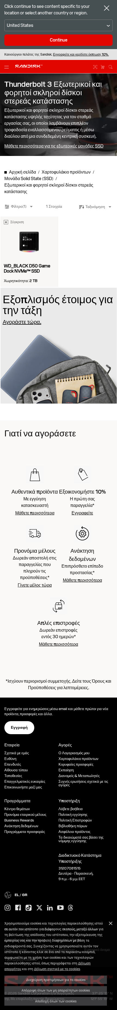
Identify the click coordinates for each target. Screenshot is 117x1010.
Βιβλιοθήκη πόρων (73, 826)
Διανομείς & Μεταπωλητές (79, 776)
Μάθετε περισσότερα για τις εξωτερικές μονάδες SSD (53, 146)
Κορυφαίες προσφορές (76, 764)
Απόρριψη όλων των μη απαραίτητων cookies (55, 990)
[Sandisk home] (28, 66)
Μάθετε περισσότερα (34, 513)
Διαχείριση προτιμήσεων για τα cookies (55, 979)
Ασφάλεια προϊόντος (74, 831)
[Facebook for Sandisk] (18, 908)
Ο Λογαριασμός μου (74, 753)
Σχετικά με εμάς (16, 753)
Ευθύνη (10, 758)
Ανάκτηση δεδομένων (21, 826)
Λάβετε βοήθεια (71, 809)
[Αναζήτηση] (110, 66)
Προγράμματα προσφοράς (24, 831)
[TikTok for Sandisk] (28, 908)
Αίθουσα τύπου (16, 770)
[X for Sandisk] (39, 908)
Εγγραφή (19, 727)
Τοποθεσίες (13, 776)
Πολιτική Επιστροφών (75, 820)
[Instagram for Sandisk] (7, 908)
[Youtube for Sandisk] (60, 907)
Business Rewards (19, 820)
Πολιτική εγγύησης (73, 814)
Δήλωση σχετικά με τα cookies (57, 969)
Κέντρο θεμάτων (17, 809)
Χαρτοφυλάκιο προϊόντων (78, 758)
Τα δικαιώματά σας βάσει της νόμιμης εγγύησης (81, 839)
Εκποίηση (66, 770)
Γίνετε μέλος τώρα (35, 585)
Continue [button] (58, 40)
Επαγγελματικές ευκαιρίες (24, 781)
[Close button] (107, 8)
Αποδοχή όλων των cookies (55, 1001)
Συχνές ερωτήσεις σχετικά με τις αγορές (83, 783)
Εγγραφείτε (82, 513)
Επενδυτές (12, 764)
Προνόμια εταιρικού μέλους (25, 814)
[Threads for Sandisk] (70, 908)
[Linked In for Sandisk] (50, 908)
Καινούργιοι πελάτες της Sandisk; (56, 54)
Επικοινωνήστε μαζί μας (23, 787)
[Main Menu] (7, 66)
